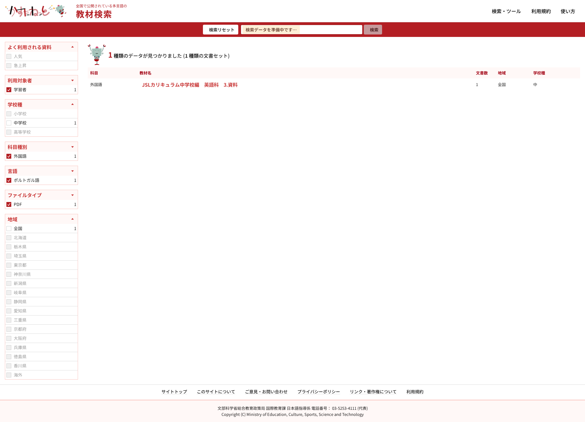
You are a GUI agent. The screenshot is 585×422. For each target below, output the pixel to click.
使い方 (568, 11)
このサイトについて (216, 391)
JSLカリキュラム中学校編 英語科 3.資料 (190, 84)
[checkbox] (8, 56)
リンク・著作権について (373, 391)
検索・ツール (506, 11)
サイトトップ (174, 391)
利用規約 (541, 11)
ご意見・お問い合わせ (266, 391)
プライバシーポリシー (318, 391)
